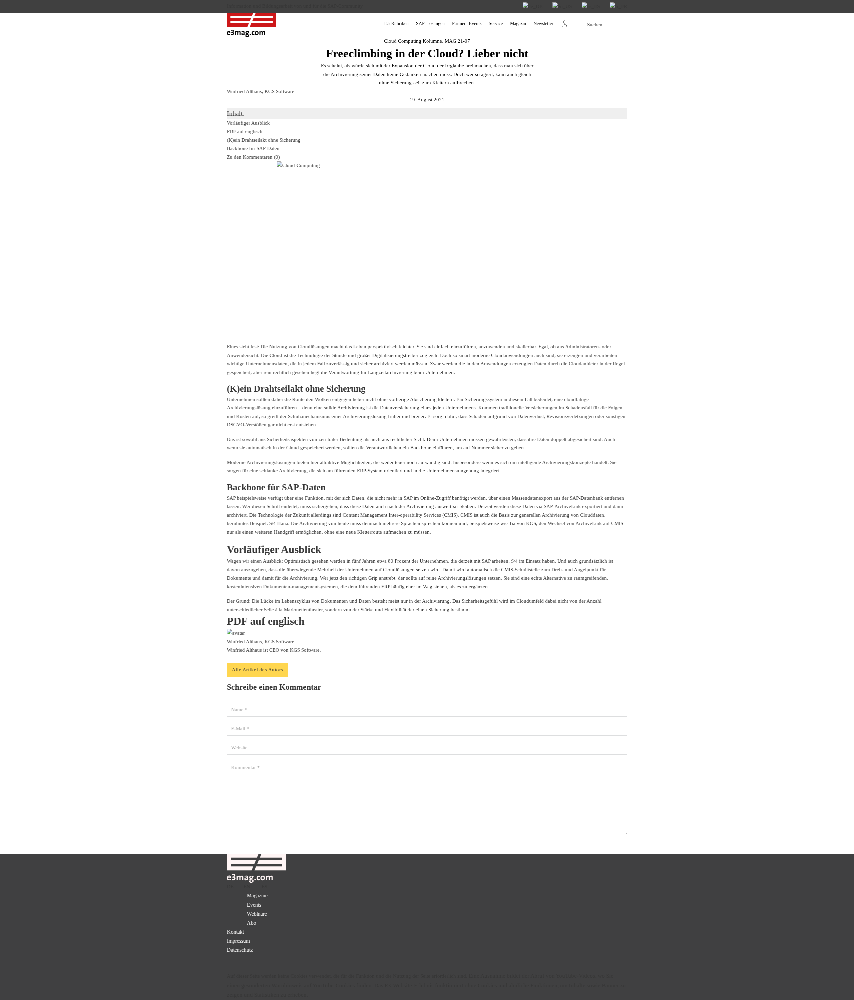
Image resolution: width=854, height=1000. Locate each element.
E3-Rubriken (396, 23)
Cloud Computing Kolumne (413, 41)
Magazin (518, 23)
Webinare (257, 914)
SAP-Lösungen (430, 23)
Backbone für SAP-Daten (253, 148)
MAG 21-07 (457, 41)
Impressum (238, 941)
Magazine (257, 895)
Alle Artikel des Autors (257, 669)
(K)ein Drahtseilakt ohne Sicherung (264, 140)
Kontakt (235, 932)
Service (496, 23)
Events (475, 23)
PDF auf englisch (245, 131)
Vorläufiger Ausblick (248, 123)
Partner (459, 23)
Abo (251, 923)
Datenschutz (240, 950)
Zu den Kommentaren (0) (253, 157)
